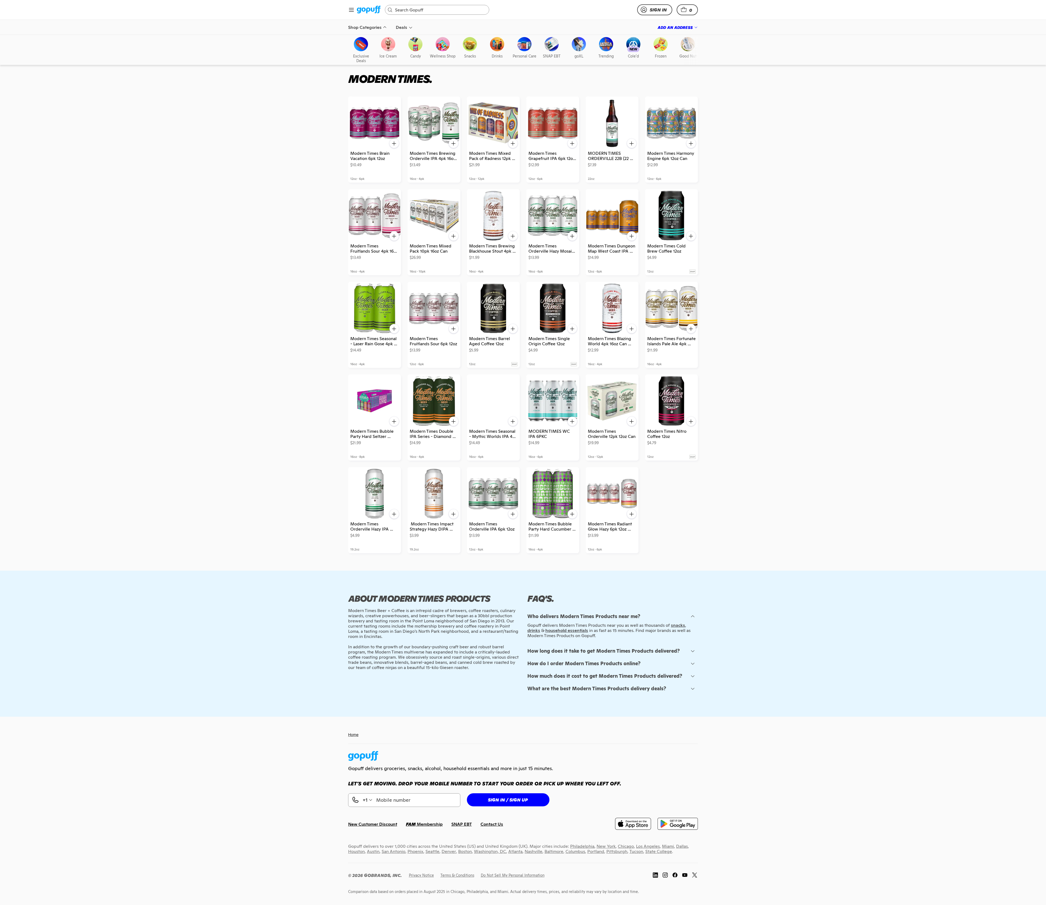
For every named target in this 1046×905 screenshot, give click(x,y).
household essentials (566, 630)
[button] (687, 9)
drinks (533, 630)
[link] (369, 10)
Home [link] (353, 734)
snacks (678, 625)
